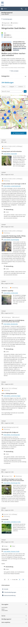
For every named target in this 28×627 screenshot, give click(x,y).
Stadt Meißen (5, 607)
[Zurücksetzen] (23, 91)
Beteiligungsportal (6, 12)
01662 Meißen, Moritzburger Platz (11, 483)
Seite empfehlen (6, 622)
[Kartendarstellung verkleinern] (26, 125)
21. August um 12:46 (8, 472)
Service (3, 616)
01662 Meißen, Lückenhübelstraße (12, 186)
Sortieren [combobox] (20, 86)
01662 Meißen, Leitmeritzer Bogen (11, 395)
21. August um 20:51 (8, 384)
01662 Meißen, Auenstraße (10, 153)
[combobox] (13, 97)
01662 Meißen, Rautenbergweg (11, 239)
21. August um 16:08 (8, 423)
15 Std (4, 142)
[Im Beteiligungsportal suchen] (22, 9)
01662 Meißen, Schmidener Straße (12, 521)
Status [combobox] (3, 86)
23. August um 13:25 (8, 226)
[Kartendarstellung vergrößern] (26, 122)
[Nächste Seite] (19, 579)
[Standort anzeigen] (26, 119)
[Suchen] (25, 91)
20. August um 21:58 (8, 542)
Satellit (3, 127)
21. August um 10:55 (8, 510)
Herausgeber (5, 604)
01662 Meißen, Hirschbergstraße (11, 434)
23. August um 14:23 (8, 174)
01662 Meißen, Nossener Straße (11, 551)
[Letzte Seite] (23, 579)
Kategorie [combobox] (11, 86)
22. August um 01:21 (8, 313)
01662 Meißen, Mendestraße (10, 324)
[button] (14, 76)
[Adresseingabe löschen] (26, 97)
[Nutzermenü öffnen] (26, 9)
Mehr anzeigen (15, 70)
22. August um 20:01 (8, 283)
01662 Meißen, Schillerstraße (10, 293)
